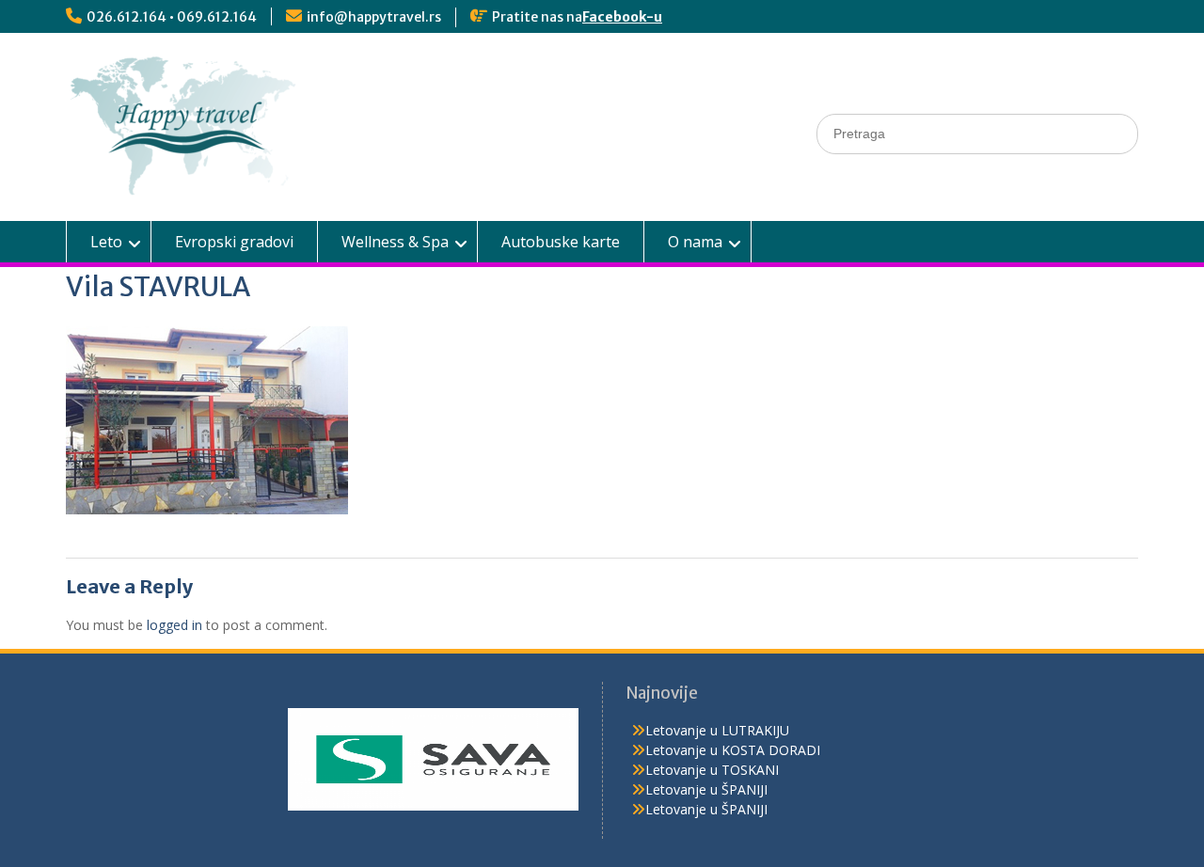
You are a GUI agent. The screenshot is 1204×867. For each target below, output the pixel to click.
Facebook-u (622, 16)
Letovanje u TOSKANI (712, 770)
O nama (695, 241)
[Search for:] (977, 133)
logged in (174, 625)
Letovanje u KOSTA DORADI (732, 750)
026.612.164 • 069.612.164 (172, 16)
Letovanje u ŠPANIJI (706, 789)
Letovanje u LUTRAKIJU (717, 730)
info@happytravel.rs (374, 16)
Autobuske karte (560, 241)
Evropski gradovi (234, 241)
